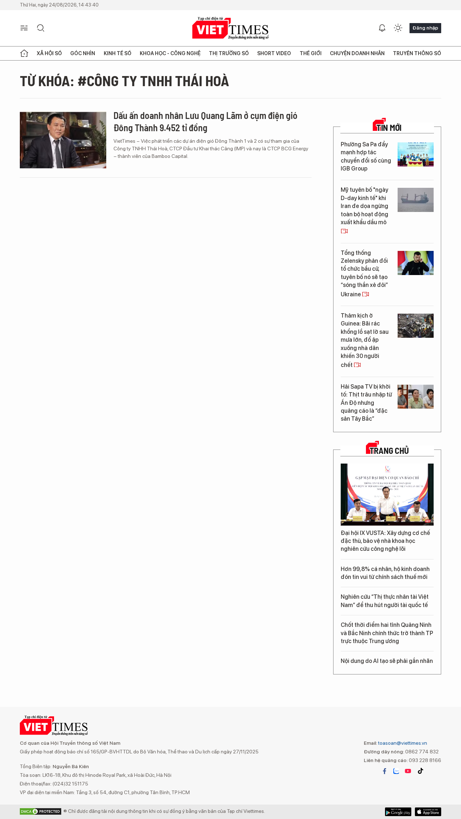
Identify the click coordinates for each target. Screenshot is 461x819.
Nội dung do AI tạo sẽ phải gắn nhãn (387, 661)
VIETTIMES (230, 28)
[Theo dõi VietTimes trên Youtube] (408, 771)
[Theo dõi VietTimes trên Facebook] (385, 771)
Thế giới (311, 53)
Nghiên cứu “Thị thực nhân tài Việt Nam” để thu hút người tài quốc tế (385, 600)
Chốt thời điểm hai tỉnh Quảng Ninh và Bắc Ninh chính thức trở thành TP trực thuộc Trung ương (387, 633)
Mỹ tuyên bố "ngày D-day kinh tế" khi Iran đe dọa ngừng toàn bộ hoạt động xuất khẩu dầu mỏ (364, 206)
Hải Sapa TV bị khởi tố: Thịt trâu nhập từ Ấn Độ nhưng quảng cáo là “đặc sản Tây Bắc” (366, 402)
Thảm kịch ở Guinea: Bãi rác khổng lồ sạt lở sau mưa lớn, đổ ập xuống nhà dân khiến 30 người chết (365, 340)
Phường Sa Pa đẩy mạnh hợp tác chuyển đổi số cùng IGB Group (366, 156)
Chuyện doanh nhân (357, 53)
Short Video (274, 53)
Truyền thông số (417, 53)
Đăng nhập (425, 28)
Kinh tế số (117, 53)
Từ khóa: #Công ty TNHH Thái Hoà (124, 80)
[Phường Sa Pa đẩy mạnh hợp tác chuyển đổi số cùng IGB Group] (416, 154)
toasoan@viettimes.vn (402, 743)
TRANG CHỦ (389, 451)
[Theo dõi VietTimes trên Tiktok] (420, 771)
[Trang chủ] (24, 53)
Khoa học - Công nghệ (170, 53)
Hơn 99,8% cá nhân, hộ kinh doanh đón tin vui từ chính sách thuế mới (385, 573)
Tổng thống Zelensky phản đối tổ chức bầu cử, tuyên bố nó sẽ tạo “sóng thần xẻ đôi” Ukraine (364, 273)
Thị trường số (229, 53)
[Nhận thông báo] (382, 28)
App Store (398, 811)
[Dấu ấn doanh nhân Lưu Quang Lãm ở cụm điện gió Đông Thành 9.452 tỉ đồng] (63, 140)
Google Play (428, 811)
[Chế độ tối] (398, 28)
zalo (396, 771)
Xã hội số (49, 53)
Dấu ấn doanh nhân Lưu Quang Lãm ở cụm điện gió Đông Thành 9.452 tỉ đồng (205, 121)
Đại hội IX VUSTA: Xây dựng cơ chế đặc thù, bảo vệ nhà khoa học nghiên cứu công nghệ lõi (385, 541)
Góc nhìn (82, 53)
